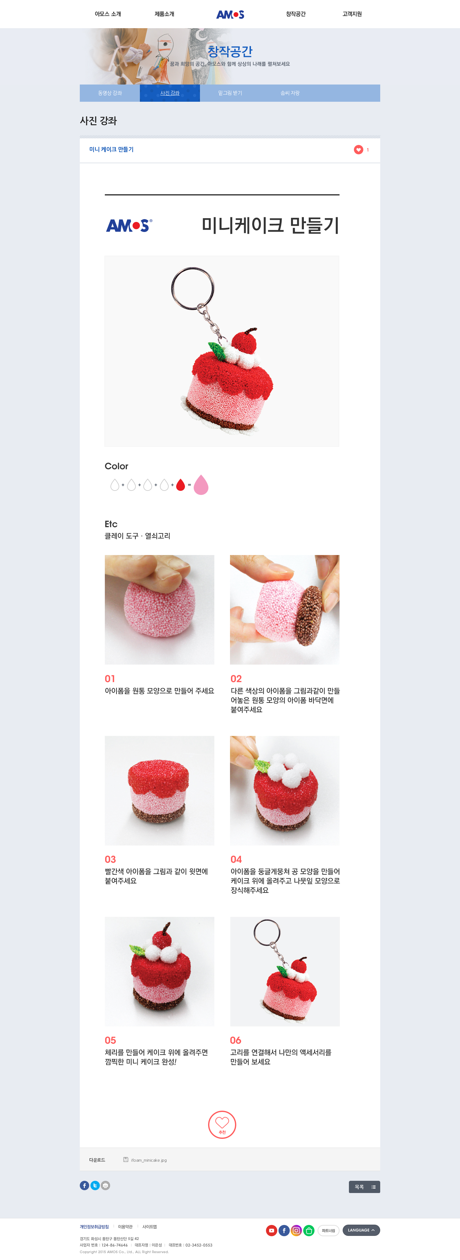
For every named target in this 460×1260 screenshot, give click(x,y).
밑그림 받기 (230, 92)
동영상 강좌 (110, 92)
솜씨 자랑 (290, 92)
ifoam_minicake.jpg (148, 1160)
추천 (222, 1125)
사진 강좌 (170, 92)
